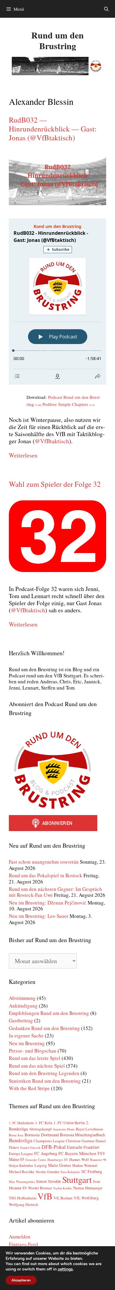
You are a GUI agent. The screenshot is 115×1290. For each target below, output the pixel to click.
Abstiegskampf (40, 1129)
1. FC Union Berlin (69, 1122)
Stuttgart (77, 1179)
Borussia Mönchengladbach (82, 1135)
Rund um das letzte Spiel (34, 1058)
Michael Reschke (21, 1171)
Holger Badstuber (21, 1165)
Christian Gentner (80, 1140)
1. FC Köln (43, 1122)
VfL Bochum (63, 1198)
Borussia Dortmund (41, 1135)
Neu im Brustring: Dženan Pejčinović (47, 902)
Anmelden (19, 1236)
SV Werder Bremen (37, 1188)
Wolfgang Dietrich (23, 1204)
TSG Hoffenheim (22, 1198)
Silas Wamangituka (22, 1181)
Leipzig (40, 1165)
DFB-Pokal (54, 1146)
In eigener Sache (26, 1035)
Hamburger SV (57, 1159)
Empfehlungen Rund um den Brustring (49, 1013)
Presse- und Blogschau (32, 1050)
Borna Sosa (16, 1135)
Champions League (49, 1140)
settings (65, 1269)
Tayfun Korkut (62, 1188)
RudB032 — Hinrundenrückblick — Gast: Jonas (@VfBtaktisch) (52, 128)
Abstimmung (22, 998)
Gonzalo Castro (35, 1159)
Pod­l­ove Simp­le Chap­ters (68, 404)
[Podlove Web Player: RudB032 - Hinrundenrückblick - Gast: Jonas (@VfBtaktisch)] (57, 302)
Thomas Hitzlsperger (87, 1187)
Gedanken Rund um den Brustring (44, 1028)
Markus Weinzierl (84, 1165)
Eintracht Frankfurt (83, 1147)
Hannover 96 (98, 1160)
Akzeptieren (21, 1280)
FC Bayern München (77, 1153)
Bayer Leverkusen (89, 1129)
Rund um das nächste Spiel (37, 1065)
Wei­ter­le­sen (23, 455)
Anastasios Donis (64, 1129)
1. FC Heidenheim (21, 1123)
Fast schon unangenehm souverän (44, 861)
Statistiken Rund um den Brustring (45, 1080)
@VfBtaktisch (52, 441)
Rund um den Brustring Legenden (44, 1073)
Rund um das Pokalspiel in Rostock (45, 875)
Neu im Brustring (27, 1043)
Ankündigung (23, 1005)
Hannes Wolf (79, 1159)
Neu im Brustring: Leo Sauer (38, 916)
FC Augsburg (45, 1153)
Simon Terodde (48, 1181)
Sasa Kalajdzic (70, 1171)
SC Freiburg (91, 1171)
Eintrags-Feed (23, 1244)
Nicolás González (48, 1171)
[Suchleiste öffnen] (106, 9)
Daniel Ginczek (30, 1148)
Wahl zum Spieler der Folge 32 (55, 484)
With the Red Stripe (29, 1088)
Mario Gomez (59, 1165)
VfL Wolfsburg (86, 1198)
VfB (44, 1196)
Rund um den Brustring (57, 40)
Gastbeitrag (21, 1020)
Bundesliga (20, 1140)
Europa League (21, 1153)
